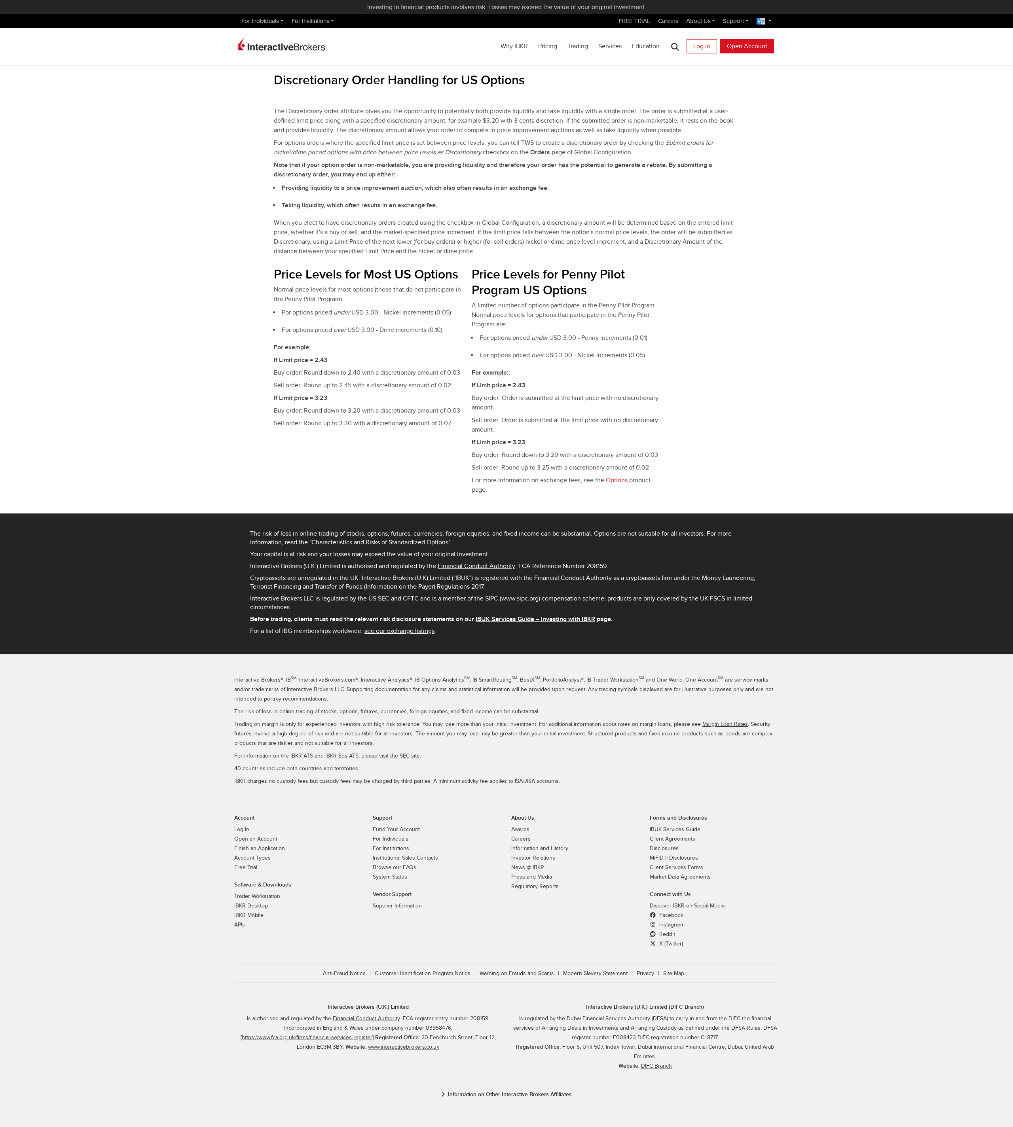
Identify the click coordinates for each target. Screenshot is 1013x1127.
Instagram (670, 925)
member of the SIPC (470, 598)
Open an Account (255, 839)
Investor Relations (533, 858)
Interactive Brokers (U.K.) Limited (368, 1007)
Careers (668, 21)
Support (733, 21)
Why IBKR (514, 46)
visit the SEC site (399, 756)
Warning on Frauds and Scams (517, 973)
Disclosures (664, 848)
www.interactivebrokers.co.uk (403, 1047)
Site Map (673, 973)
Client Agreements (672, 839)
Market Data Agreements (680, 877)
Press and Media (531, 877)
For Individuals (260, 21)
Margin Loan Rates (725, 724)
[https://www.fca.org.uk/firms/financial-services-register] (307, 1037)
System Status (390, 877)
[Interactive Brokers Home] (281, 44)
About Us (698, 21)
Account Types (252, 858)
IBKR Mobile (249, 915)
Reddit (666, 934)
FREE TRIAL (634, 21)
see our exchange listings (399, 631)
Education (646, 46)
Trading (577, 46)
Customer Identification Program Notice (422, 973)
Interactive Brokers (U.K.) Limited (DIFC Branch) (645, 1007)
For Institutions (310, 21)
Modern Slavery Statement (595, 973)
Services (610, 46)
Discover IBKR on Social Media (687, 906)
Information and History (539, 848)
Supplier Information (397, 906)
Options (617, 480)
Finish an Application (259, 848)
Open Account (747, 46)
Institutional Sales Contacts (405, 858)
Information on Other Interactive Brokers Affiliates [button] (510, 1094)
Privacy (645, 973)
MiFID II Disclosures (674, 858)
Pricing (547, 46)
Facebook (670, 915)
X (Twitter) (670, 944)
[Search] (674, 46)
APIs (239, 925)
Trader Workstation (257, 896)
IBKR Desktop (251, 906)
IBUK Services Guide (675, 829)
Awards (520, 829)
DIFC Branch (656, 1066)
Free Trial (245, 867)
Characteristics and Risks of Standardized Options (379, 542)
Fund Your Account (396, 829)
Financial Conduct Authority (476, 566)
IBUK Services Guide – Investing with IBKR (535, 619)
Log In (701, 46)
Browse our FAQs (394, 867)
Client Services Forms (676, 867)
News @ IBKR (527, 867)
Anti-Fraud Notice (344, 973)
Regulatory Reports (535, 886)
